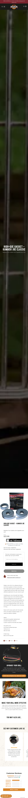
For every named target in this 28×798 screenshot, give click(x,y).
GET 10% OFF (5, 796)
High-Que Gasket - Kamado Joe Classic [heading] (14, 248)
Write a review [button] (14, 789)
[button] (14, 571)
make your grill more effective (14, 703)
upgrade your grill (14, 665)
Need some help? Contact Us (13, 577)
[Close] (10, 796)
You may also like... (14, 717)
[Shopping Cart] (25, 6)
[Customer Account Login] (24, 6)
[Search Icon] (2, 7)
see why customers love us (14, 729)
